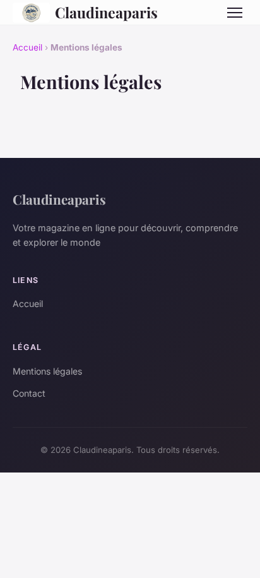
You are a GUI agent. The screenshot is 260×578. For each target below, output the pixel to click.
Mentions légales (47, 371)
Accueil (27, 47)
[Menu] (234, 13)
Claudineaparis (106, 12)
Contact (29, 393)
